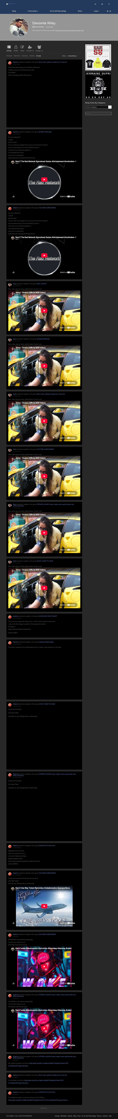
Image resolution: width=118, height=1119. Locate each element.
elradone (15, 62)
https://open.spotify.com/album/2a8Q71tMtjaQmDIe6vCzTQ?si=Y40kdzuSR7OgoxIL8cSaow (38, 1100)
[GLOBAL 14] (10, 4)
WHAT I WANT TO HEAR (45, 561)
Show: (64, 56)
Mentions (17, 55)
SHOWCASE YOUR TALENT (48, 616)
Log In (96, 11)
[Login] (110, 11)
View (82, 30)
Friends (30, 50)
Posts (22, 50)
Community (32, 11)
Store (80, 11)
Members (63, 1116)
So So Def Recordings (58, 11)
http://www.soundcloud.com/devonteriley (68, 30)
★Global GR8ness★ (45, 132)
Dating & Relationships (46, 642)
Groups (39, 50)
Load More (43, 1108)
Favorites (25, 55)
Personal (9, 55)
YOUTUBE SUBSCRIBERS (47, 208)
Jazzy (15, 284)
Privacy (99, 1116)
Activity (8, 50)
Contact (105, 1116)
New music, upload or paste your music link (53, 62)
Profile (16, 50)
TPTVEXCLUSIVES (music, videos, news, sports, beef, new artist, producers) (43, 505)
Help (110, 1116)
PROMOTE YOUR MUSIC (47, 845)
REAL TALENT (41, 284)
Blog (14, 11)
